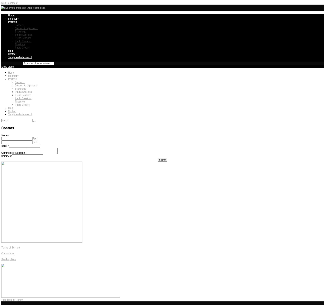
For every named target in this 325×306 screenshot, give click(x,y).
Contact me (7, 253)
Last (35, 142)
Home (11, 72)
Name (5, 135)
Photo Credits (22, 104)
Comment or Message (14, 152)
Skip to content (9, 3)
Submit (162, 159)
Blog (10, 108)
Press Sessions (23, 95)
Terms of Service (10, 247)
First (35, 138)
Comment (6, 156)
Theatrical (20, 101)
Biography (13, 75)
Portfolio (12, 79)
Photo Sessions (23, 98)
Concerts (20, 82)
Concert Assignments (26, 85)
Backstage (20, 88)
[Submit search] (34, 121)
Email (5, 145)
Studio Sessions (23, 92)
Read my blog (8, 259)
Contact (12, 111)
